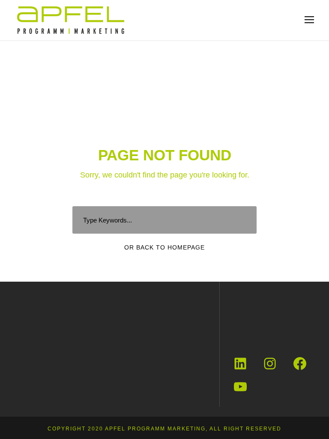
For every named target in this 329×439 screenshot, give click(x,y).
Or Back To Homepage (164, 247)
